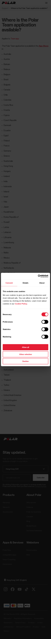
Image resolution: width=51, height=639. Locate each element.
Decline (25, 361)
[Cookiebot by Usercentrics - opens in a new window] (38, 276)
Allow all (25, 347)
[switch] (45, 322)
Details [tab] (25, 283)
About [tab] (41, 283)
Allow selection (25, 354)
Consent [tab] (9, 283)
